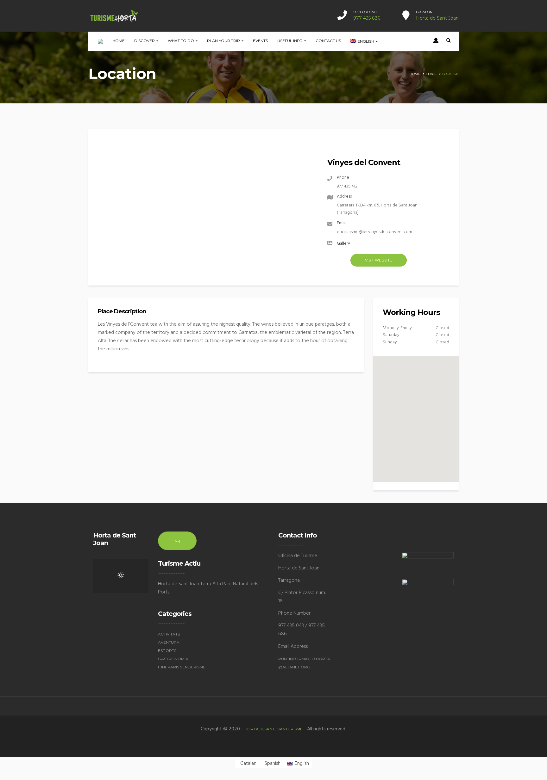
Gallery (343, 243)
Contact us (328, 40)
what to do (181, 40)
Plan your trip (224, 40)
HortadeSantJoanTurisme (273, 729)
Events (260, 40)
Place (431, 74)
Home (118, 40)
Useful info (290, 40)
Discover (145, 40)
